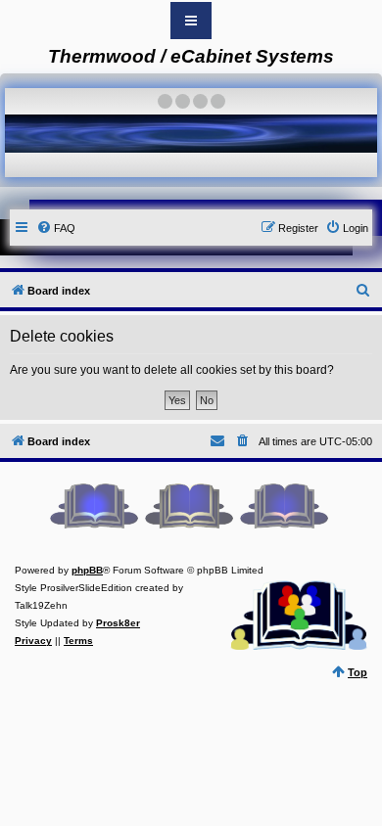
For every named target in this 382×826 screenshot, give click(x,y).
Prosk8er (118, 623)
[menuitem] (55, 228)
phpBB (87, 570)
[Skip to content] (191, 20)
